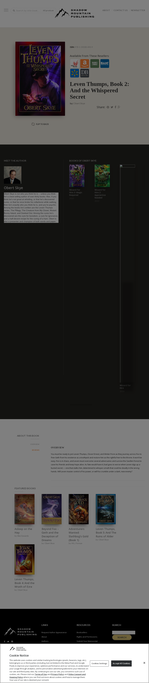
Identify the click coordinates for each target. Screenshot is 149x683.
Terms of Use (41, 674)
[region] (74, 663)
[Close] (144, 663)
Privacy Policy (57, 674)
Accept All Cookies (121, 663)
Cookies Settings (99, 663)
